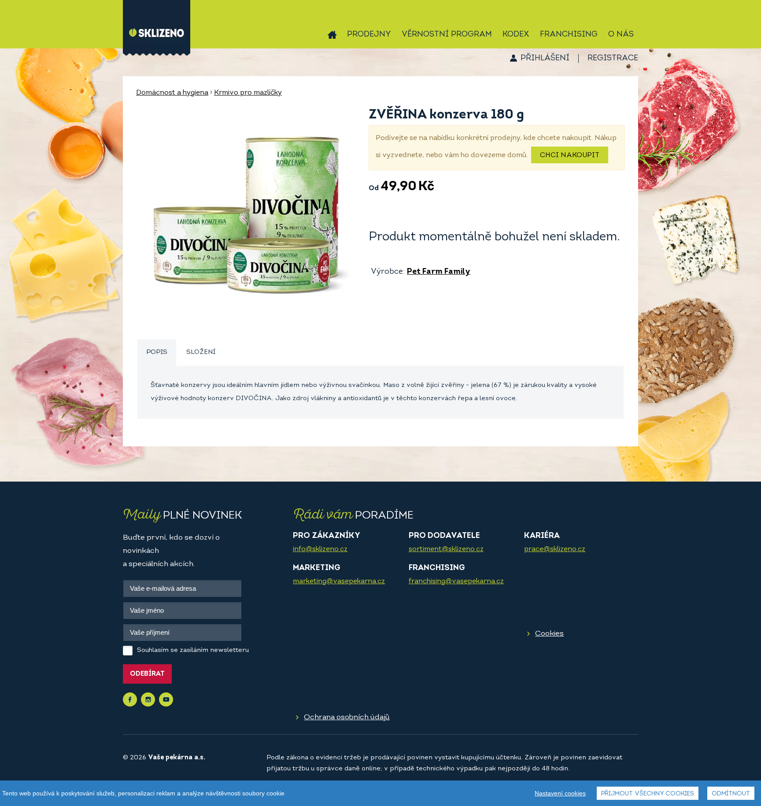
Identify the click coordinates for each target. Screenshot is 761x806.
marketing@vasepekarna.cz (339, 581)
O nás (621, 35)
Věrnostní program (447, 35)
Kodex (515, 35)
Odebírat (147, 674)
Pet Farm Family (438, 272)
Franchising (569, 35)
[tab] (156, 352)
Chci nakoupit (569, 155)
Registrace (612, 59)
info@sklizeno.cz (320, 549)
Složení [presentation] (200, 352)
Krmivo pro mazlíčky (248, 92)
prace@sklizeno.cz (554, 549)
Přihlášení (545, 59)
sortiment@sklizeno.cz (446, 549)
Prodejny (369, 35)
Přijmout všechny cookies (647, 794)
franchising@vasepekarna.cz (456, 581)
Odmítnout (731, 794)
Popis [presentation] (156, 352)
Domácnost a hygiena (172, 92)
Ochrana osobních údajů (347, 717)
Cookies (549, 633)
